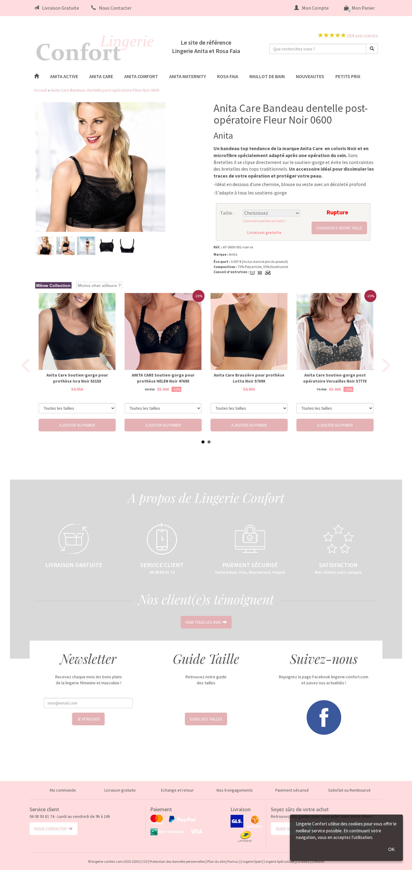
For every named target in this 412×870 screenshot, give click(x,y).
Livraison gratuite (120, 790)
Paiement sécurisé (292, 790)
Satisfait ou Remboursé (349, 790)
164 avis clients (362, 36)
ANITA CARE (101, 76)
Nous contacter (51, 828)
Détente (318, 861)
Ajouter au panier (77, 425)
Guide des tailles (206, 719)
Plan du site (216, 861)
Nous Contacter (115, 8)
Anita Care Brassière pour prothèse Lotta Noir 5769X (249, 378)
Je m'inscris (88, 719)
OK (391, 849)
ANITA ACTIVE (64, 76)
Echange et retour (177, 790)
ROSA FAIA (227, 76)
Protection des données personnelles (177, 861)
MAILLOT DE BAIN (267, 76)
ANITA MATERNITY (187, 76)
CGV (144, 861)
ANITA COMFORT (141, 76)
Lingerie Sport (251, 861)
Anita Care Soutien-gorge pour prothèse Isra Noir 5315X (77, 378)
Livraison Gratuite (60, 8)
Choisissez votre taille (339, 228)
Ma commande (63, 790)
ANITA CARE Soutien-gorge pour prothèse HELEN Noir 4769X (163, 378)
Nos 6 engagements (235, 790)
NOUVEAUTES (310, 76)
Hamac (233, 861)
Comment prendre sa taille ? (264, 221)
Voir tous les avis (204, 622)
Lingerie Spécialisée (279, 861)
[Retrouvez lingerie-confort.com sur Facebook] (323, 717)
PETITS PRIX (347, 76)
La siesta (303, 861)
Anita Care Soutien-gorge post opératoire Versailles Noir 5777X (335, 378)
